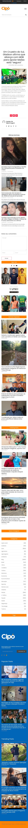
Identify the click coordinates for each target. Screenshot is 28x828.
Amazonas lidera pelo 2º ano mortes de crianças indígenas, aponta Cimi (13, 447)
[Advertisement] (14, 31)
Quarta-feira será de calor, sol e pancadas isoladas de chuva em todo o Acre (12, 492)
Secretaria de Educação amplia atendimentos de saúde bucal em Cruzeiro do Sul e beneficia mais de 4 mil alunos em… (13, 727)
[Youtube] (14, 3)
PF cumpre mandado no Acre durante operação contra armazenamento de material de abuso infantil (13, 789)
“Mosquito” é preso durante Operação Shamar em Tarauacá (13, 763)
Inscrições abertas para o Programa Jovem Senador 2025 (13, 811)
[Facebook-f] (11, 265)
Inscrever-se (22, 651)
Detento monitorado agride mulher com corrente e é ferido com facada (13, 336)
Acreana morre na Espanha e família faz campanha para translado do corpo (13, 168)
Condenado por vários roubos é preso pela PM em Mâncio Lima (12, 418)
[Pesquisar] (26, 15)
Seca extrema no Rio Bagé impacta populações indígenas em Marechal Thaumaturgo (13, 368)
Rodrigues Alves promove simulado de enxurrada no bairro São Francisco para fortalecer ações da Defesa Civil (13, 520)
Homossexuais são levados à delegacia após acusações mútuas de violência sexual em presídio (13, 194)
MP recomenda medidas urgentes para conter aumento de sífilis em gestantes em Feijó (12, 681)
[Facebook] (16, 3)
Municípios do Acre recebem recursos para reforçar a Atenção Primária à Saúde (13, 704)
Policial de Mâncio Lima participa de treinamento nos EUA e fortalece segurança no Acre (13, 395)
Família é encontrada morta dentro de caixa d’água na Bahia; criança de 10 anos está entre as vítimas (13, 219)
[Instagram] (12, 3)
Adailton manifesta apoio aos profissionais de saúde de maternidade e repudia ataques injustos (12, 471)
